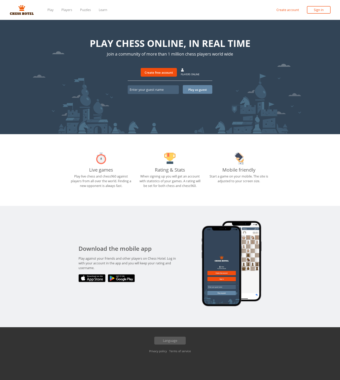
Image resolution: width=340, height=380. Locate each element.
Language (170, 340)
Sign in (319, 10)
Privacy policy (158, 351)
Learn (103, 10)
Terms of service (180, 351)
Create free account (159, 72)
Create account (287, 10)
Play (50, 10)
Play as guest (197, 90)
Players (66, 10)
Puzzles (85, 10)
